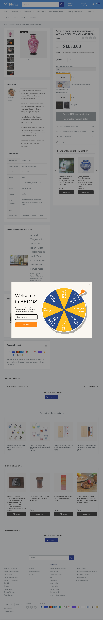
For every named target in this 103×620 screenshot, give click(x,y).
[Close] (89, 284)
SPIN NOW (26, 325)
